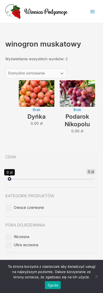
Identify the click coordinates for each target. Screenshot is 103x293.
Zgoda (53, 285)
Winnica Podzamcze (46, 11)
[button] (28, 207)
